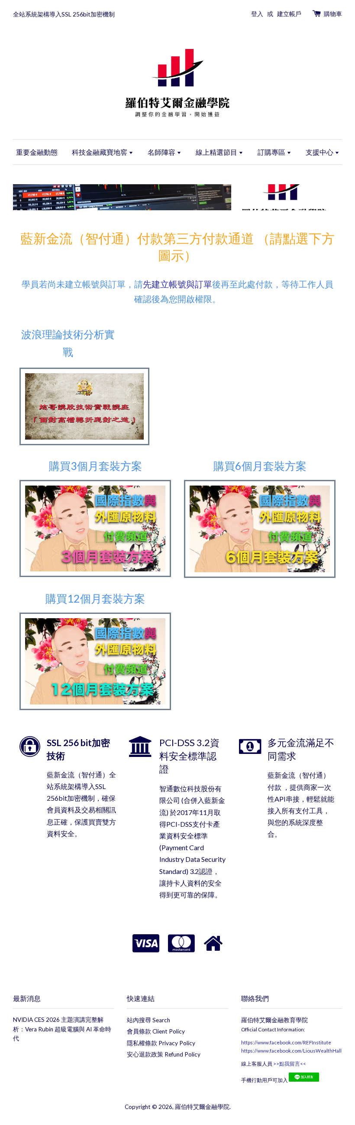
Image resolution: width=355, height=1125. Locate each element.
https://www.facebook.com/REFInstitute (286, 1042)
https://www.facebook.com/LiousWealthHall (291, 1050)
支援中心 (320, 152)
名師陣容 (162, 152)
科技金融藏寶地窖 (100, 152)
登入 (257, 13)
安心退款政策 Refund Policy (163, 1054)
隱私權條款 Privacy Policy (161, 1043)
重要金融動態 (37, 152)
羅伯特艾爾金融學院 (202, 1106)
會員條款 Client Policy (156, 1031)
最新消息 (27, 998)
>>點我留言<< (289, 1063)
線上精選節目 (217, 152)
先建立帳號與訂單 (177, 284)
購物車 (333, 13)
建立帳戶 (289, 13)
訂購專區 (272, 152)
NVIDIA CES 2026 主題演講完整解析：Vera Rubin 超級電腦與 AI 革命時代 (62, 1029)
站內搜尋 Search (148, 1020)
